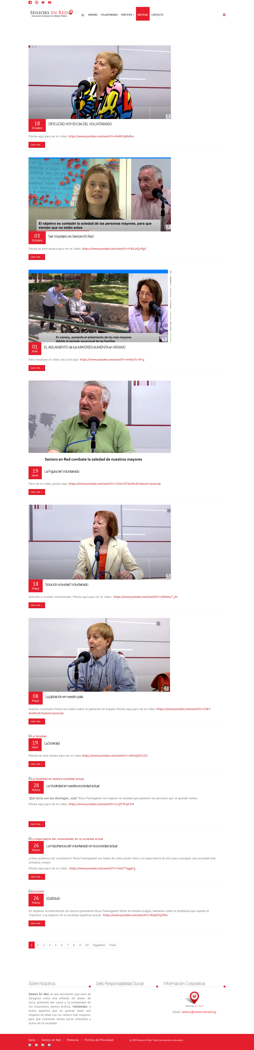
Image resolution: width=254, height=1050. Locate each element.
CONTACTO (157, 14)
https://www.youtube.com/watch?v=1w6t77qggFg (102, 868)
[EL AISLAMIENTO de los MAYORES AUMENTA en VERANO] (127, 306)
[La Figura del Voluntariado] (127, 423)
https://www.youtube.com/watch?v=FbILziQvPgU (114, 249)
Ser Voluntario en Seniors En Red (70, 236)
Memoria (72, 1040)
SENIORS (92, 14)
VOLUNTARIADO (109, 14)
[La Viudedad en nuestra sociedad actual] (127, 779)
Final (112, 945)
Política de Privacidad (98, 1040)
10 (87, 945)
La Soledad (52, 743)
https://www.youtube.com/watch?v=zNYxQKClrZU (115, 755)
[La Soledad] (127, 736)
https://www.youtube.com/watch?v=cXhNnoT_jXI (146, 597)
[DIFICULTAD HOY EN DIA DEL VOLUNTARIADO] (127, 82)
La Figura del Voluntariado (61, 471)
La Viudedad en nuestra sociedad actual (72, 786)
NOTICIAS (143, 14)
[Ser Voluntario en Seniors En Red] (127, 194)
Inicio (32, 1040)
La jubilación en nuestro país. (64, 697)
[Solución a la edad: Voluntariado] (127, 542)
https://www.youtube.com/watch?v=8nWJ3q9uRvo (101, 136)
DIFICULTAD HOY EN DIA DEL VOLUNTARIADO (80, 124)
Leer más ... (37, 144)
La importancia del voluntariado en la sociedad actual (81, 846)
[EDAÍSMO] (127, 891)
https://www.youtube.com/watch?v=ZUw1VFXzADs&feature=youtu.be (115, 484)
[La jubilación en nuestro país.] (127, 655)
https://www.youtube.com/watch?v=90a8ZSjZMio (135, 915)
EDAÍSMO (53, 899)
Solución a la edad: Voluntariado (66, 584)
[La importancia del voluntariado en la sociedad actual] (127, 839)
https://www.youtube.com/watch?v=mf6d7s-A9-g (112, 359)
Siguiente (99, 945)
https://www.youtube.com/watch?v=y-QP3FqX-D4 (101, 804)
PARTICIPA (126, 14)
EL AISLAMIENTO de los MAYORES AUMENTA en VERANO (84, 347)
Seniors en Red (51, 1040)
